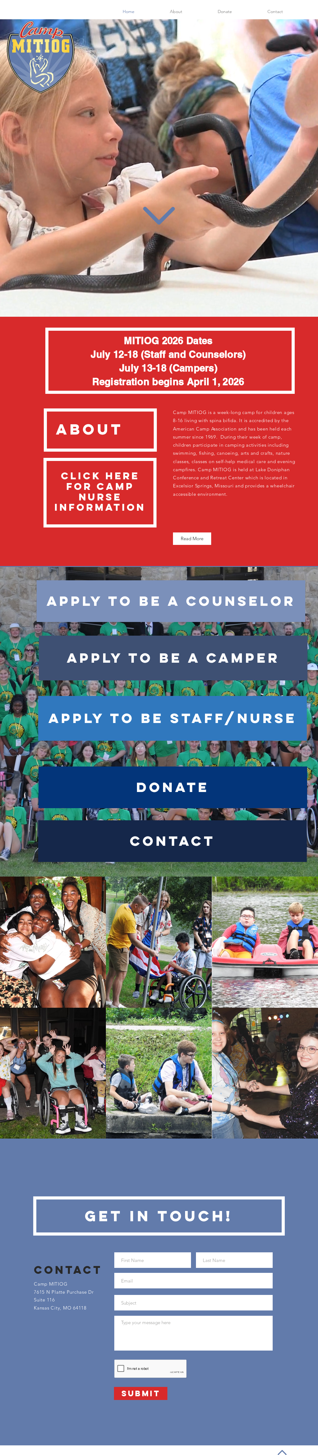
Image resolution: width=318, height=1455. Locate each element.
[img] (53, 942)
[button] (225, 11)
